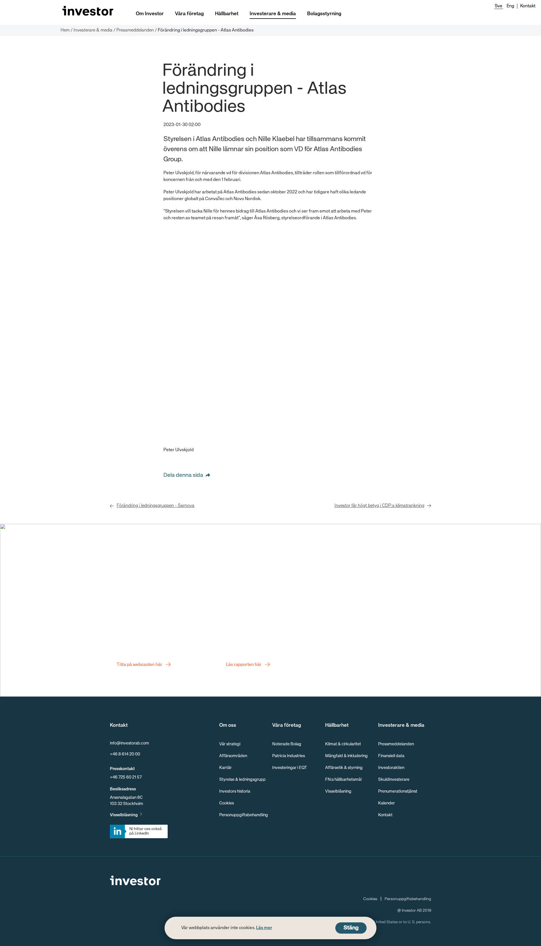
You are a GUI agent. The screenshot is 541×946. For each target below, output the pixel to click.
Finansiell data (391, 756)
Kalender (386, 803)
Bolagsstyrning (324, 13)
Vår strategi (229, 744)
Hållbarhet (226, 13)
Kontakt (527, 6)
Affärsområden (233, 756)
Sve (498, 6)
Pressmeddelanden (396, 744)
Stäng (350, 928)
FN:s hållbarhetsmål (343, 779)
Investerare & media (273, 13)
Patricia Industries (288, 756)
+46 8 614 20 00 (125, 754)
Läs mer (264, 928)
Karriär (225, 768)
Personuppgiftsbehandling (243, 815)
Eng (510, 6)
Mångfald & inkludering (346, 756)
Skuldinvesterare (393, 779)
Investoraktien (391, 768)
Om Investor (150, 13)
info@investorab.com (129, 743)
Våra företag (189, 13)
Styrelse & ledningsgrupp (242, 779)
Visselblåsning (124, 815)
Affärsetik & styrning (344, 768)
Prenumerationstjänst (397, 791)
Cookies (226, 803)
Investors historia (234, 791)
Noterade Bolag (286, 744)
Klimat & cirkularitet (343, 744)
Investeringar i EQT (289, 768)
